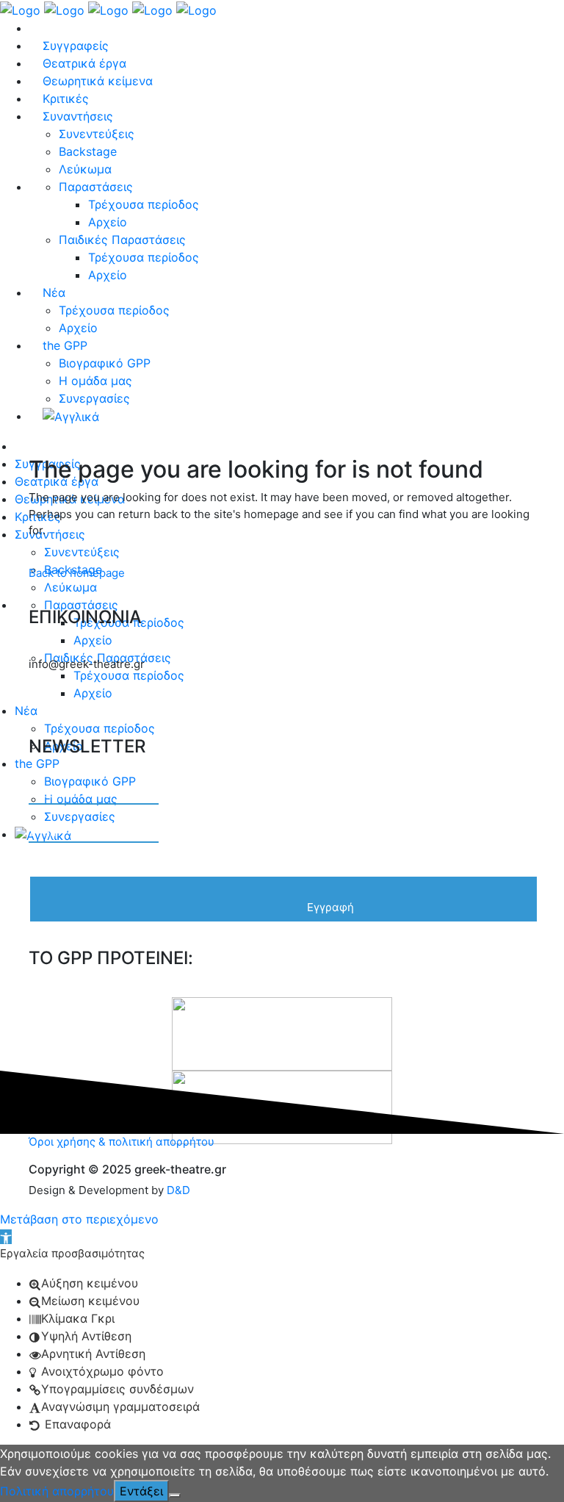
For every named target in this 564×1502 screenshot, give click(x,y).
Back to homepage (77, 573)
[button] (6, 1236)
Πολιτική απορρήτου (57, 1491)
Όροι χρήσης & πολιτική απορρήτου (121, 1142)
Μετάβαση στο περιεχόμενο (79, 1219)
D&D (178, 1190)
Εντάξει (141, 1491)
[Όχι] (175, 1495)
